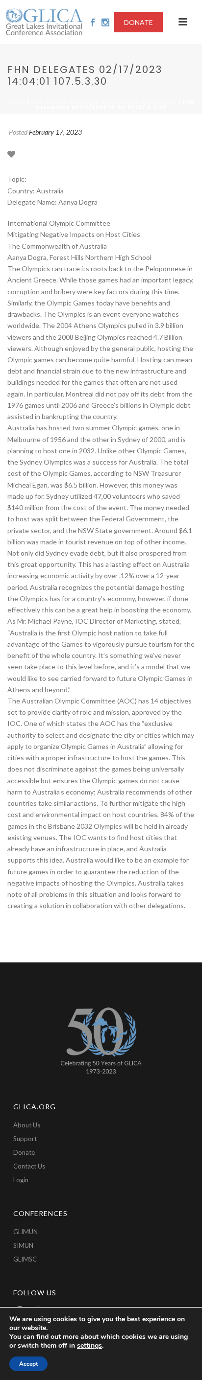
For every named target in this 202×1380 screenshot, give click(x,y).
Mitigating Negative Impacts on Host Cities (104, 102)
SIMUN (23, 1245)
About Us (26, 1125)
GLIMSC (25, 1259)
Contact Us (29, 1166)
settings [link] (89, 1345)
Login (20, 1180)
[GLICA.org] (44, 22)
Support (25, 1139)
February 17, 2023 (55, 132)
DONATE (138, 22)
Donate (24, 1152)
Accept (28, 1364)
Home (16, 102)
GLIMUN (25, 1232)
